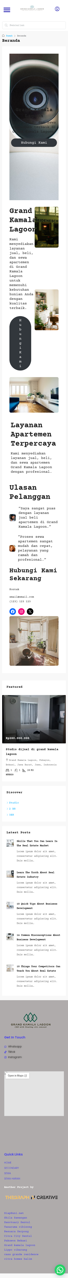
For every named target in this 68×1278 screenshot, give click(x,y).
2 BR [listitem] (12, 808)
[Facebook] (12, 611)
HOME (7, 1162)
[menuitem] (57, 10)
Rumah (9, 36)
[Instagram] (21, 611)
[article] (34, 738)
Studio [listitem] (14, 802)
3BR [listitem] (11, 814)
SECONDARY (11, 1168)
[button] (60, 1269)
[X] (30, 611)
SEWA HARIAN (12, 1178)
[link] (34, 719)
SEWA (7, 1173)
